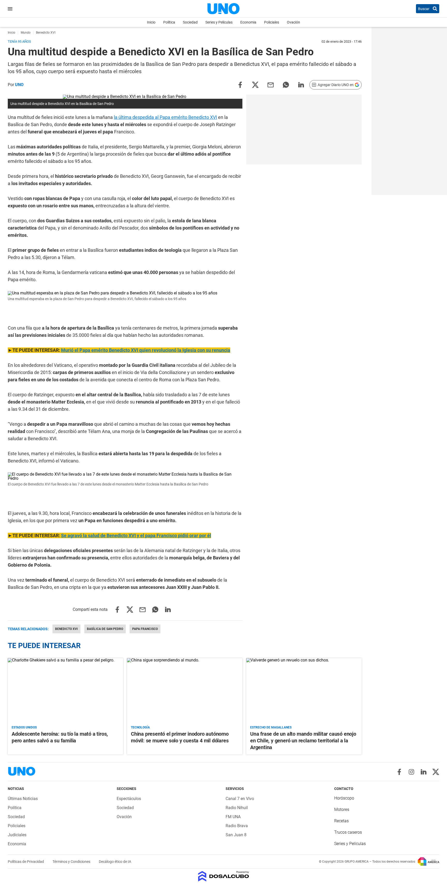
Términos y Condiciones (72, 861)
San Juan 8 (236, 834)
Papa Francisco (145, 629)
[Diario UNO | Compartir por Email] (270, 84)
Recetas (341, 820)
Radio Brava (237, 825)
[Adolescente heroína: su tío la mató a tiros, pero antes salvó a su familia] (65, 690)
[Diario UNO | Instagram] (411, 772)
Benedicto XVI (66, 629)
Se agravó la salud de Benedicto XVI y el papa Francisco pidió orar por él (136, 535)
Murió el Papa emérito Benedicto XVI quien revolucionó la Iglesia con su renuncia (145, 350)
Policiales (271, 22)
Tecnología (140, 727)
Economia (248, 22)
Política (169, 22)
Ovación (293, 22)
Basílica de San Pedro (105, 629)
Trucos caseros (348, 832)
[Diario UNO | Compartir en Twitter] (255, 84)
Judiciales (17, 834)
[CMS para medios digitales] (223, 876)
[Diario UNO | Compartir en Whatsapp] (286, 84)
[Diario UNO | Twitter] (435, 772)
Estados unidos (24, 727)
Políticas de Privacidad (26, 861)
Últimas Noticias (23, 798)
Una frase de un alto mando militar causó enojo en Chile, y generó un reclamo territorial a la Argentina (303, 740)
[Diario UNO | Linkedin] (423, 772)
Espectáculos (129, 798)
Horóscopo (344, 798)
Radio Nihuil (237, 807)
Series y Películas (219, 22)
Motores (341, 809)
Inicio (151, 22)
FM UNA (233, 816)
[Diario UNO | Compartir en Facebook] (240, 84)
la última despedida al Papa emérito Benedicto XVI (165, 117)
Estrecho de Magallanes (271, 727)
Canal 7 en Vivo (240, 798)
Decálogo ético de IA (115, 861)
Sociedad (190, 22)
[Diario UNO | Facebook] (399, 772)
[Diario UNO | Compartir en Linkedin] (301, 84)
